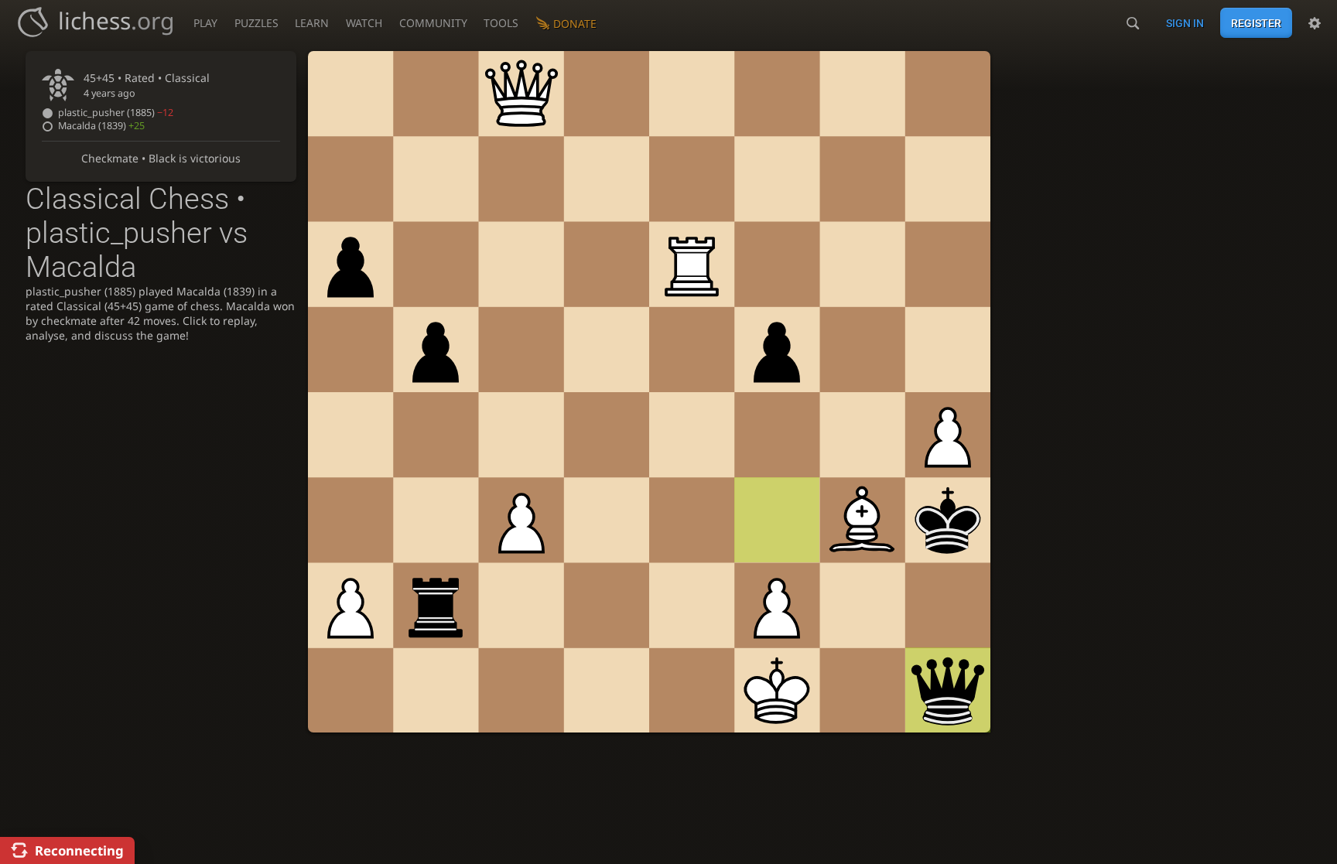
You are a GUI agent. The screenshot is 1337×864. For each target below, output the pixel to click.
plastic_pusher (115, 112)
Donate (575, 23)
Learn (312, 22)
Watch (364, 22)
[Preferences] (1314, 23)
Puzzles (256, 22)
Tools (501, 22)
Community (433, 22)
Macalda (101, 125)
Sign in (1185, 23)
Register (1256, 23)
